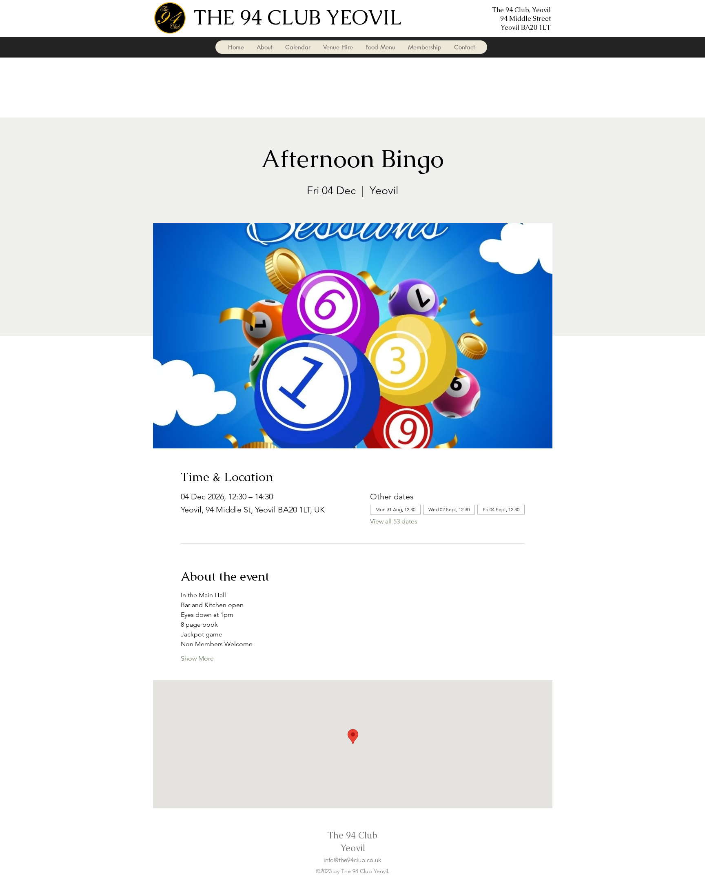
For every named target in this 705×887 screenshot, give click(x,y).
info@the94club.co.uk (352, 860)
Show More (197, 658)
